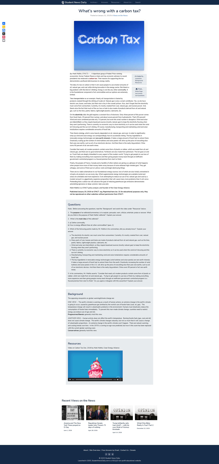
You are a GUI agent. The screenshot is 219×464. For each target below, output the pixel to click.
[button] (95, 365)
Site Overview (94, 450)
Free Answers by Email (110, 450)
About (85, 450)
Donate (133, 450)
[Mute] (118, 379)
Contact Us (124, 450)
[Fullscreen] (120, 379)
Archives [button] (93, 2)
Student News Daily (75, 2)
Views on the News (120, 15)
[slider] (94, 379)
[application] (95, 366)
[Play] (70, 379)
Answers (104, 2)
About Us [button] (127, 2)
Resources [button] (115, 2)
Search (137, 2)
